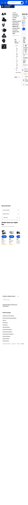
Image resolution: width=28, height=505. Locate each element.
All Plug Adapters (6, 338)
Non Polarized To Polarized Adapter (9, 318)
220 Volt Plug (5, 322)
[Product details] (18, 210)
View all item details (19, 72)
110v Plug (4, 320)
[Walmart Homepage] (5, 3)
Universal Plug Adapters (7, 329)
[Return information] (23, 26)
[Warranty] (17, 217)
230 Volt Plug (5, 324)
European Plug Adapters (7, 331)
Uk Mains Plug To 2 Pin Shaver (8, 315)
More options (25, 64)
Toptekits (14, 12)
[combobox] (15, 2)
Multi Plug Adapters (6, 336)
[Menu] (2, 3)
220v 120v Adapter (6, 327)
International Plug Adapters (8, 333)
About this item (6, 206)
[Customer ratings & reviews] (18, 296)
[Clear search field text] (20, 2)
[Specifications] (18, 214)
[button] (16, 41)
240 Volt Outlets (6, 340)
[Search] (22, 3)
